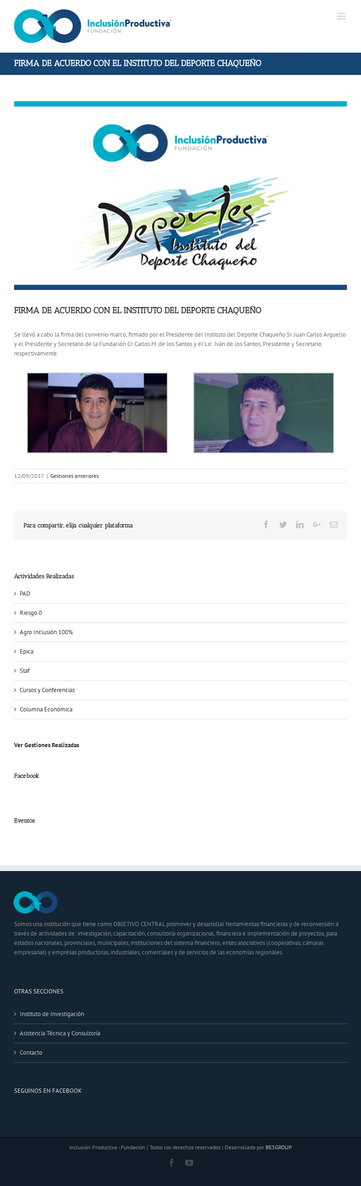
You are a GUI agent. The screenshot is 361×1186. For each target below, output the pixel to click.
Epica (26, 651)
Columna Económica (46, 709)
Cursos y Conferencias (47, 690)
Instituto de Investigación (52, 1014)
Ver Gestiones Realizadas (46, 745)
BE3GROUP (279, 1147)
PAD (25, 593)
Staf (25, 671)
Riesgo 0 (31, 613)
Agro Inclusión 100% (46, 632)
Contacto (31, 1053)
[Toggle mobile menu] (342, 16)
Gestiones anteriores (74, 475)
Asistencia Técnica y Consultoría (60, 1033)
